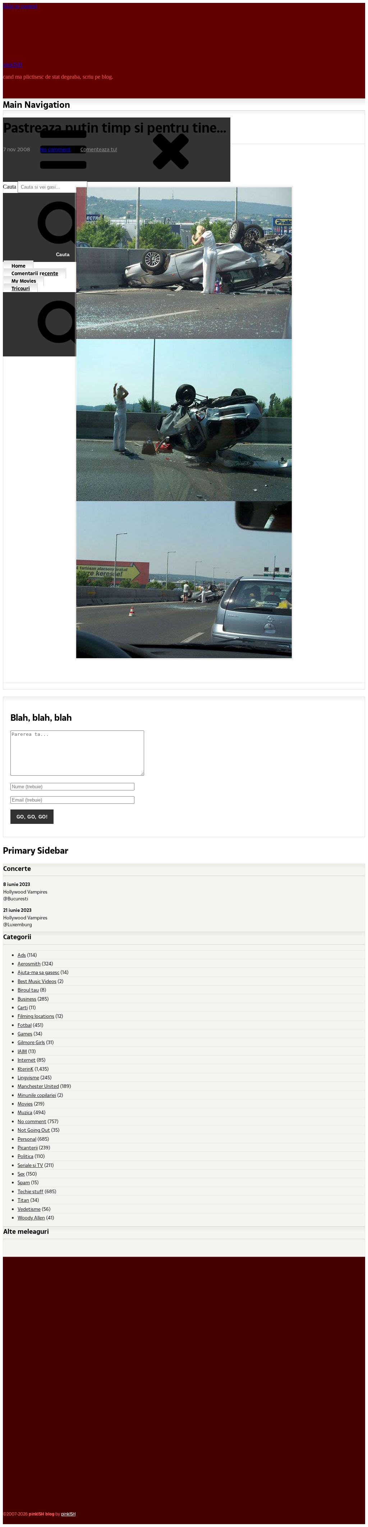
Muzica (25, 1112)
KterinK (25, 1069)
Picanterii (28, 1147)
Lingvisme (28, 1077)
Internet (27, 1060)
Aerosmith (29, 963)
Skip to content (20, 6)
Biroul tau (28, 990)
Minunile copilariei (37, 1095)
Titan (23, 1200)
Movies (25, 1104)
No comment (55, 149)
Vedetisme (29, 1209)
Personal (27, 1139)
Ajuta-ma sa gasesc (38, 972)
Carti (23, 1007)
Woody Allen (31, 1217)
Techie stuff (30, 1191)
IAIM (22, 1051)
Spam (24, 1182)
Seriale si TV (30, 1165)
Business (27, 999)
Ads (22, 955)
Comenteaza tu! (98, 149)
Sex (21, 1174)
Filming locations (36, 1016)
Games (25, 1033)
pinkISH (12, 64)
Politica (25, 1156)
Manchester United (38, 1086)
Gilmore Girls (31, 1042)
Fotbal (25, 1025)
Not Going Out (34, 1130)
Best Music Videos (37, 981)
